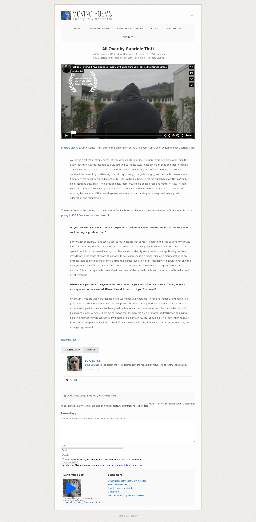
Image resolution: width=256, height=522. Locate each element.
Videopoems (158, 54)
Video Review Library (130, 28)
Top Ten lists (174, 28)
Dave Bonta (123, 54)
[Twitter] (71, 380)
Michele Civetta (156, 57)
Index (154, 28)
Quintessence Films (106, 395)
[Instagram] (75, 380)
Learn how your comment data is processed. (121, 465)
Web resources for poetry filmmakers (126, 495)
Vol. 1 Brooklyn (80, 215)
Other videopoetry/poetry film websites (127, 480)
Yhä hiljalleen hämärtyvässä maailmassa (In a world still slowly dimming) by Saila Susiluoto (104, 406)
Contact (128, 37)
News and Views (99, 28)
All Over (74, 160)
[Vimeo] (67, 380)
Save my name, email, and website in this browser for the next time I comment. (103, 459)
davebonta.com (92, 369)
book (158, 147)
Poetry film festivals (117, 484)
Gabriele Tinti (105, 57)
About (77, 28)
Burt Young (72, 395)
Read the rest (68, 339)
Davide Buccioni (87, 395)
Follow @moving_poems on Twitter (83, 502)
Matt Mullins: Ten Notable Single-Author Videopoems (169, 404)
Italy (130, 57)
